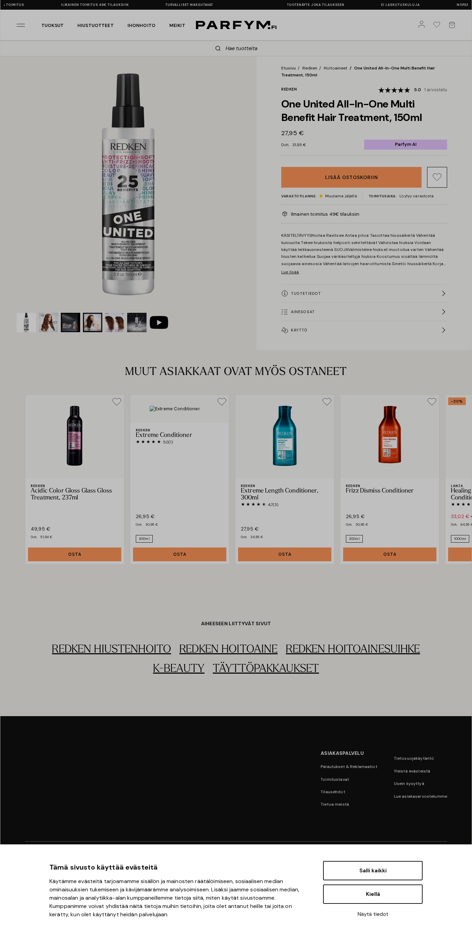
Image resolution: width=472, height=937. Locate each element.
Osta (75, 554)
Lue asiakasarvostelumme (420, 796)
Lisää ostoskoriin (351, 177)
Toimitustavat (335, 779)
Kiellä (373, 894)
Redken (309, 68)
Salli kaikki (373, 870)
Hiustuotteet (95, 25)
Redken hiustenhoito (111, 649)
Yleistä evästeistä (412, 771)
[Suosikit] (438, 24)
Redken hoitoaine (228, 649)
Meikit (177, 25)
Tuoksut (52, 25)
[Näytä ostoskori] (453, 24)
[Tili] (423, 25)
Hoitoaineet (335, 68)
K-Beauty (179, 669)
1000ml (460, 538)
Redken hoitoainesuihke (353, 649)
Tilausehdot (333, 792)
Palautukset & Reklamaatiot (349, 766)
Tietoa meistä (335, 804)
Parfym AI (405, 144)
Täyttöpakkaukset (266, 669)
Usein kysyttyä (409, 783)
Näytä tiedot (373, 914)
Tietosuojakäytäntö (414, 758)
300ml (144, 538)
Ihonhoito (141, 25)
